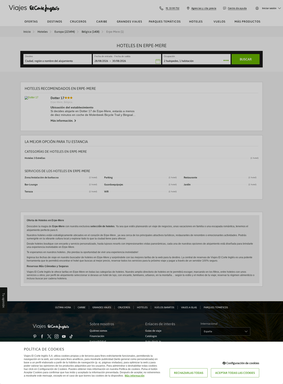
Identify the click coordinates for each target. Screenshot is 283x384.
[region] (141, 192)
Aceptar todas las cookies (235, 372)
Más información (134, 375)
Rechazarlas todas (188, 372)
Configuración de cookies (242, 363)
